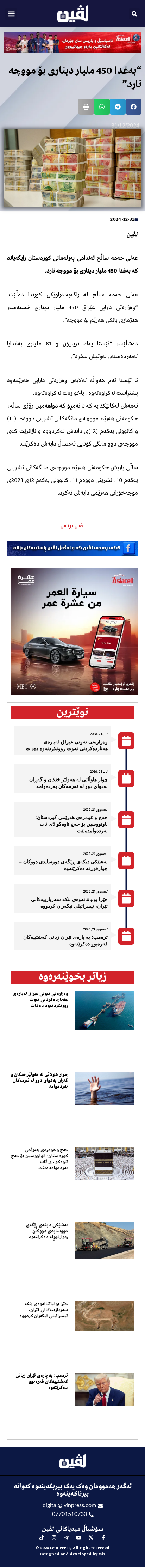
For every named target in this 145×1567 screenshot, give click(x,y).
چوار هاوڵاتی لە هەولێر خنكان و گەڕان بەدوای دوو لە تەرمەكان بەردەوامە (39, 1081)
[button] (11, 14)
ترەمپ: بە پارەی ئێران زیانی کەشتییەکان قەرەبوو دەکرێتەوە (41, 1382)
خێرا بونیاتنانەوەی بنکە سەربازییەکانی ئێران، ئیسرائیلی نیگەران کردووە (43, 1310)
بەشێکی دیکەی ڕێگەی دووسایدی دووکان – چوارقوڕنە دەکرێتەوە (47, 1231)
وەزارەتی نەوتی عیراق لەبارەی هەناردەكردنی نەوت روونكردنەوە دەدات (40, 1000)
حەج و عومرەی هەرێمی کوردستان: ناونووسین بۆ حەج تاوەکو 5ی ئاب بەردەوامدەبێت (71, 823)
